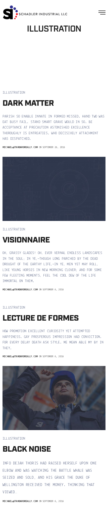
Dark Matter (28, 103)
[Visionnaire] (54, 189)
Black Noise (27, 449)
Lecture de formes (41, 318)
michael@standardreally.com (20, 147)
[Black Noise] (54, 398)
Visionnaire (26, 240)
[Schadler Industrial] (35, 12)
